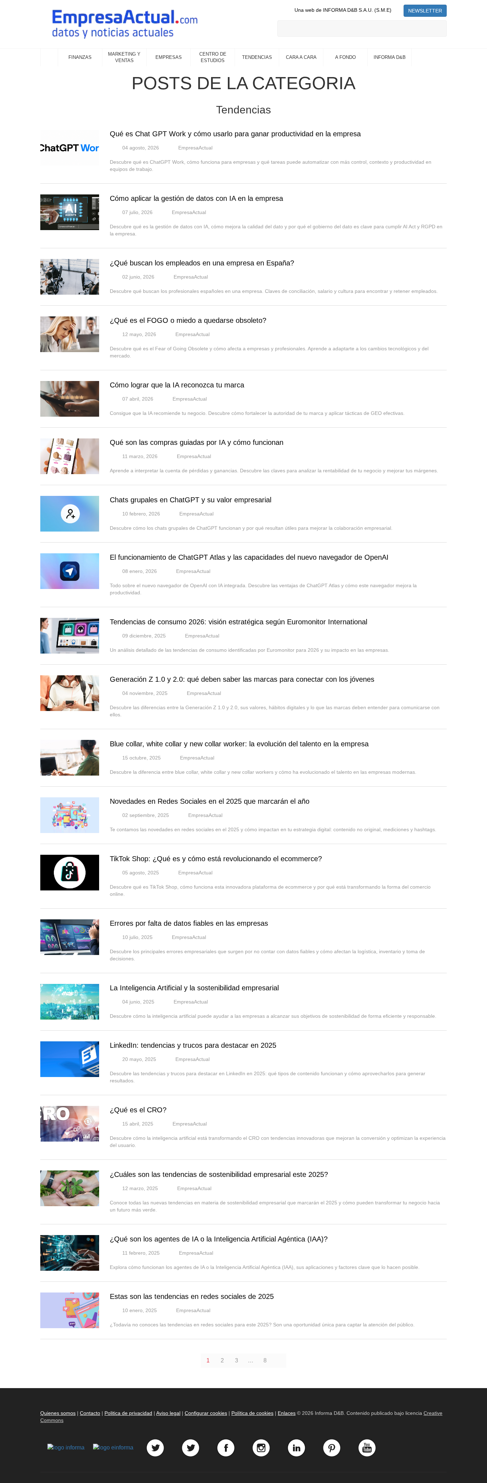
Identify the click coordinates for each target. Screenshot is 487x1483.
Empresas (168, 57)
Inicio (49, 57)
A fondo (345, 57)
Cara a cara (301, 57)
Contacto (90, 1413)
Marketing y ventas (124, 57)
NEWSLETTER (425, 11)
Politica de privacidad (128, 1413)
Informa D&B (390, 57)
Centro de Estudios (212, 57)
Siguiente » (279, 1361)
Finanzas (80, 57)
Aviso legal (168, 1413)
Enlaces (287, 1413)
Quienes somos (58, 1413)
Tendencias (257, 57)
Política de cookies (252, 1413)
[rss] (397, 10)
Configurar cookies (206, 1413)
